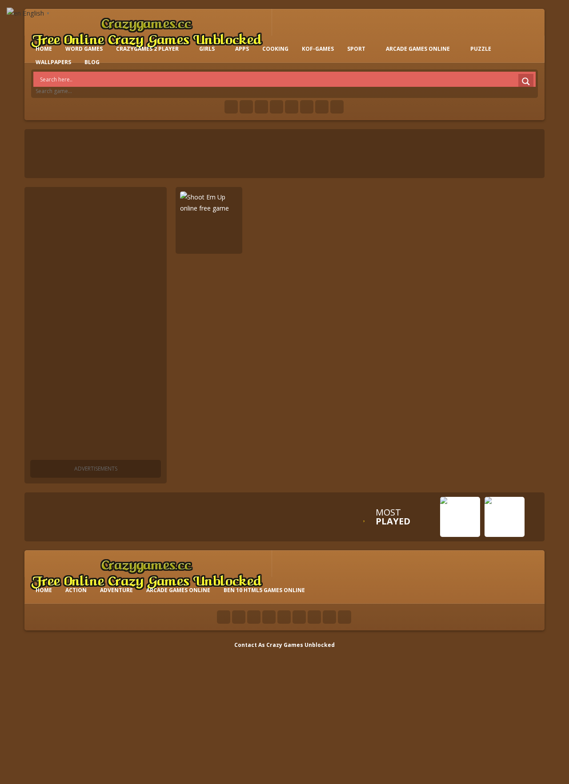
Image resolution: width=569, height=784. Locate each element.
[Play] (460, 530)
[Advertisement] (95, 325)
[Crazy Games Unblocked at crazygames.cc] (146, 31)
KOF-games (318, 49)
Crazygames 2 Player (147, 49)
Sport (356, 49)
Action (76, 590)
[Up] (344, 617)
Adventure (116, 590)
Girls (207, 49)
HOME (44, 49)
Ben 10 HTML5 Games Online (264, 590)
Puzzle (480, 49)
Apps (242, 49)
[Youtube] (276, 107)
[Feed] (322, 107)
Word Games (84, 49)
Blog (92, 62)
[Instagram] (306, 107)
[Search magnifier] (525, 81)
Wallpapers (53, 62)
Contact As (249, 645)
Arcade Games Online (418, 49)
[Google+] (261, 107)
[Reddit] (291, 107)
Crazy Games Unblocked (300, 645)
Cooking (275, 49)
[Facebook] (231, 107)
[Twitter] (246, 107)
